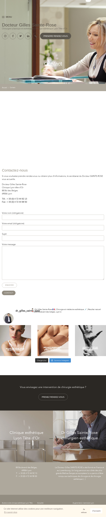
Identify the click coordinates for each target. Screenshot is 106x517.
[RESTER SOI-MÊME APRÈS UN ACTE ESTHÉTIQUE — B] (15, 340)
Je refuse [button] (84, 510)
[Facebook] (13, 36)
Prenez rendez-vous (53, 397)
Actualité (40, 503)
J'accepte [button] (96, 511)
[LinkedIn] (28, 36)
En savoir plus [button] (10, 512)
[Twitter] (20, 36)
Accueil (4, 87)
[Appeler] (35, 36)
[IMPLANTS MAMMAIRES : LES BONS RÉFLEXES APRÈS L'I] (53, 340)
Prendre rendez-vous (55, 36)
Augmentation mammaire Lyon (83, 503)
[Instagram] (5, 36)
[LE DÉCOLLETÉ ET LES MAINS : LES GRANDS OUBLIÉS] (90, 340)
